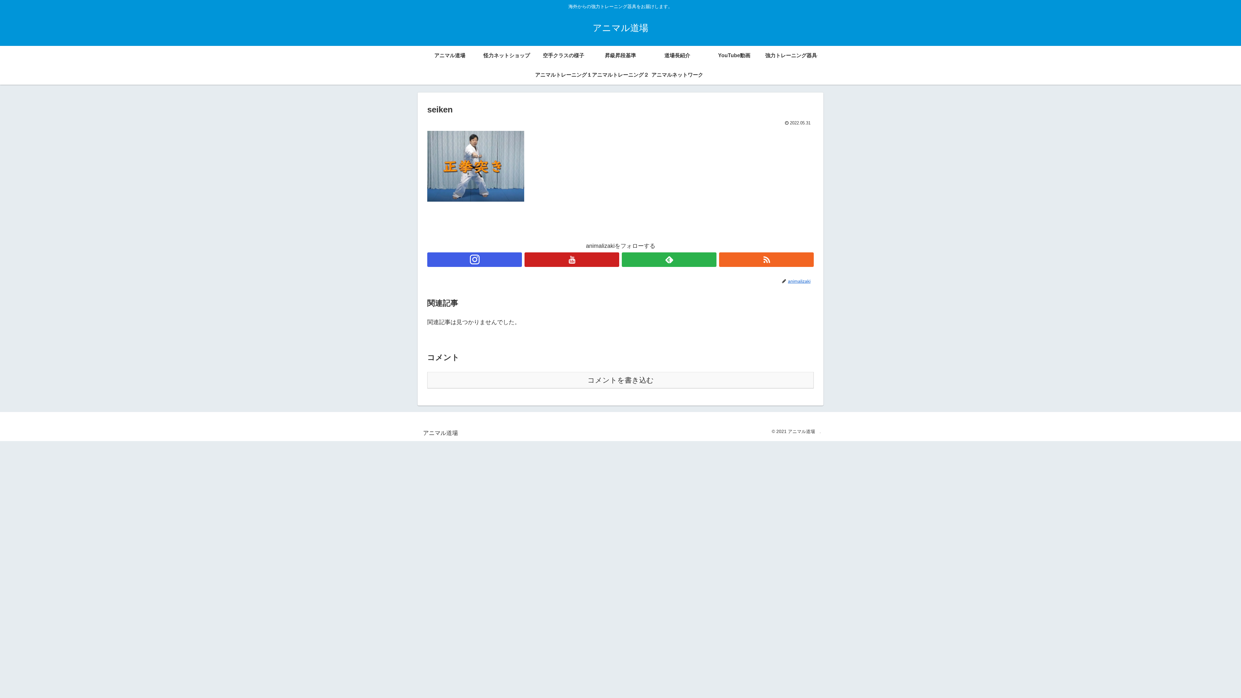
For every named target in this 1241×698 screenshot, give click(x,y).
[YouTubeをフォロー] (572, 259)
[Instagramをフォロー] (474, 259)
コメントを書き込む (621, 380)
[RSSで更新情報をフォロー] (766, 259)
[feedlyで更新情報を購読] (669, 259)
